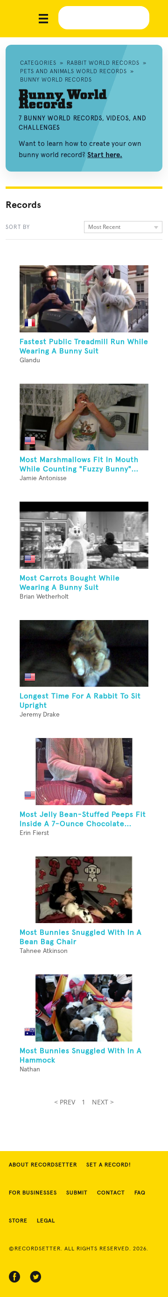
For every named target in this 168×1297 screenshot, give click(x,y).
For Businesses (33, 1193)
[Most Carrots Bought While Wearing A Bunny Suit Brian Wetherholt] (84, 535)
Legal (46, 1221)
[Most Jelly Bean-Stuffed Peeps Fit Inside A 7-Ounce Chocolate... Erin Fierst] (84, 771)
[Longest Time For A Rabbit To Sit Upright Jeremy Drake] (84, 653)
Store (18, 1221)
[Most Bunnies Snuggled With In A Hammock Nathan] (84, 1008)
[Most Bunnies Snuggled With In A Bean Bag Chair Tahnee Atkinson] (84, 890)
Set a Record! (108, 1165)
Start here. (104, 155)
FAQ (140, 1193)
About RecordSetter (43, 1165)
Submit (77, 1193)
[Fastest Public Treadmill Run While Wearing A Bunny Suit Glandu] (84, 299)
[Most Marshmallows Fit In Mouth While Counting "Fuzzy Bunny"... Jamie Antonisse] (84, 417)
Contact (111, 1193)
